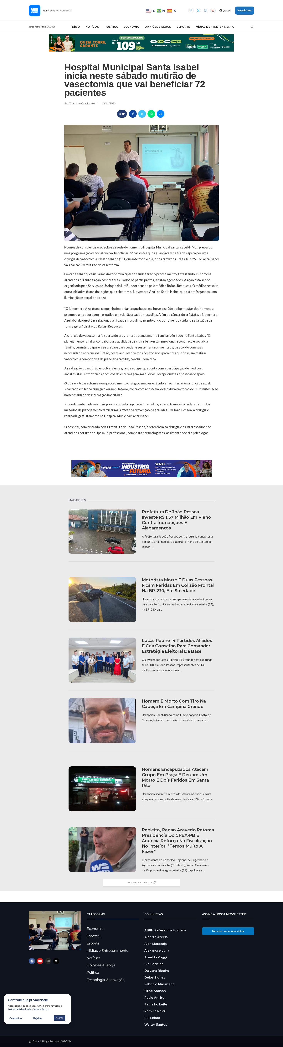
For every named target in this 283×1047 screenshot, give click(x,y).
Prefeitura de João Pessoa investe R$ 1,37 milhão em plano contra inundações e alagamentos (176, 520)
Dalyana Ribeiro (156, 971)
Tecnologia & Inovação (106, 980)
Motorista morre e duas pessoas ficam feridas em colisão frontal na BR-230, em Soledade (178, 585)
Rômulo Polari (155, 1011)
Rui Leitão (152, 1018)
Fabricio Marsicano (159, 984)
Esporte (183, 26)
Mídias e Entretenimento (215, 26)
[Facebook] (191, 10)
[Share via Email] (160, 114)
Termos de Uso (41, 1009)
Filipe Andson (155, 991)
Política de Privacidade (19, 1009)
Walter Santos (155, 1024)
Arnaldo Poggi (155, 957)
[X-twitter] (56, 961)
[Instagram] (205, 10)
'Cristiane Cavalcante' (82, 103)
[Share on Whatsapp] (151, 114)
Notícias (92, 26)
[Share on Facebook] (133, 114)
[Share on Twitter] (142, 114)
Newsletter (244, 10)
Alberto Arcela (156, 937)
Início (75, 26)
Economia (131, 26)
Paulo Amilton (155, 997)
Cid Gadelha (153, 964)
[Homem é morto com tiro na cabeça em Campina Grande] (102, 720)
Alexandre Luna (156, 950)
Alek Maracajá (155, 944)
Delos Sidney (154, 977)
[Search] (252, 27)
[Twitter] (198, 10)
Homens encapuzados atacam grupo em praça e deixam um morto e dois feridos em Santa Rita (175, 777)
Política (111, 26)
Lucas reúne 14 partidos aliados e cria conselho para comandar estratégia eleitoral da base (177, 646)
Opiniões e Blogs (158, 26)
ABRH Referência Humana (165, 930)
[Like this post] (123, 114)
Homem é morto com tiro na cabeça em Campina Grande (174, 704)
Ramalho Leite (155, 1004)
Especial (94, 936)
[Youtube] (213, 10)
